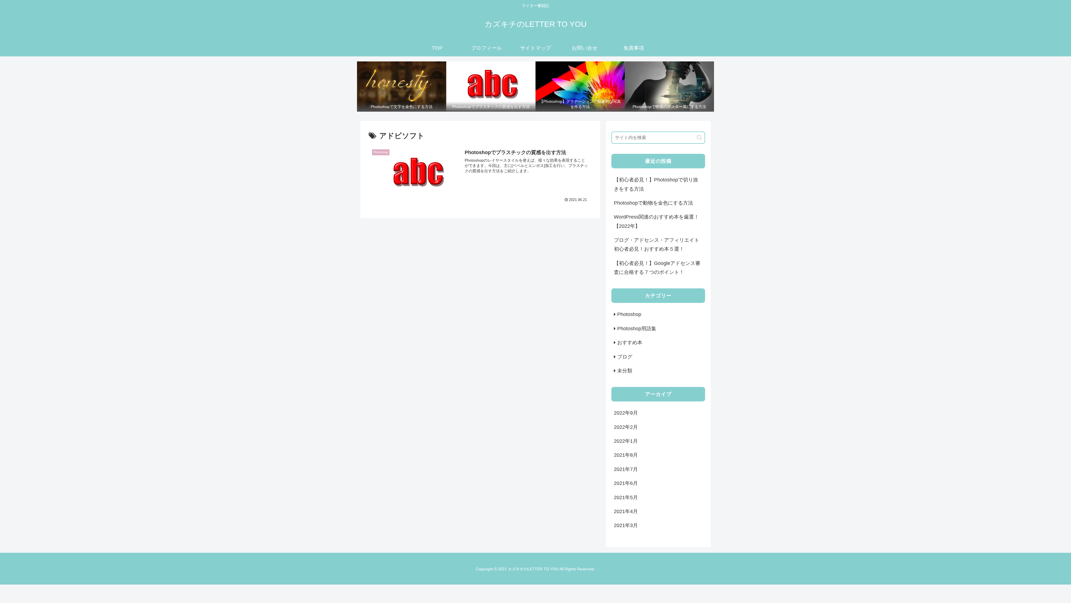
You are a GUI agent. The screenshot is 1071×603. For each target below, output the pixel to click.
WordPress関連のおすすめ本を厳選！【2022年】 (656, 221)
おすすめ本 (629, 342)
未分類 (624, 371)
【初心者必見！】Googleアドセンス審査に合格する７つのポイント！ (657, 267)
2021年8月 (626, 455)
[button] (699, 137)
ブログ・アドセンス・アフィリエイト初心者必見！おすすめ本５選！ (656, 244)
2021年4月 (626, 511)
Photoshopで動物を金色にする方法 (653, 203)
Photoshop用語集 (636, 328)
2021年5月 (626, 497)
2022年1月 (626, 441)
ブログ (624, 357)
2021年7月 (626, 469)
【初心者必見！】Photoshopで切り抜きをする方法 (656, 184)
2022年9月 (626, 413)
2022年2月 (626, 427)
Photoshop (629, 314)
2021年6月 (626, 483)
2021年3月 (626, 525)
